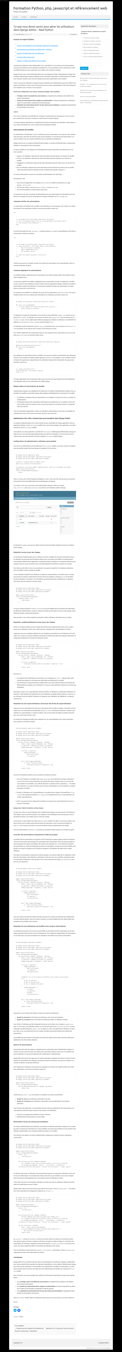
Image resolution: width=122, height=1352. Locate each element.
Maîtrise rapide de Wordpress (91, 53)
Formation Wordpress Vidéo (91, 38)
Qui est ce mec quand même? (88, 96)
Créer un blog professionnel (91, 50)
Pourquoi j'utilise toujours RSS (26, 57)
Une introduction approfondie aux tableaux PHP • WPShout (34, 49)
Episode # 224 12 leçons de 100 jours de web (60, 1328)
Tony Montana (19, 34)
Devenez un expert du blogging (92, 44)
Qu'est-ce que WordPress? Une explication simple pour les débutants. (37, 45)
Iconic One (89, 1348)
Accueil (15, 17)
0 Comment (73, 34)
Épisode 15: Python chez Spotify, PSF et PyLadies (31, 61)
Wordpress (107, 1348)
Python (24, 17)
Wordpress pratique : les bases (92, 41)
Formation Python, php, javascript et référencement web (60, 8)
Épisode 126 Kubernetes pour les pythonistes (30, 53)
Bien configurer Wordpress (90, 47)
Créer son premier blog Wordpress (93, 56)
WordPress (33, 17)
